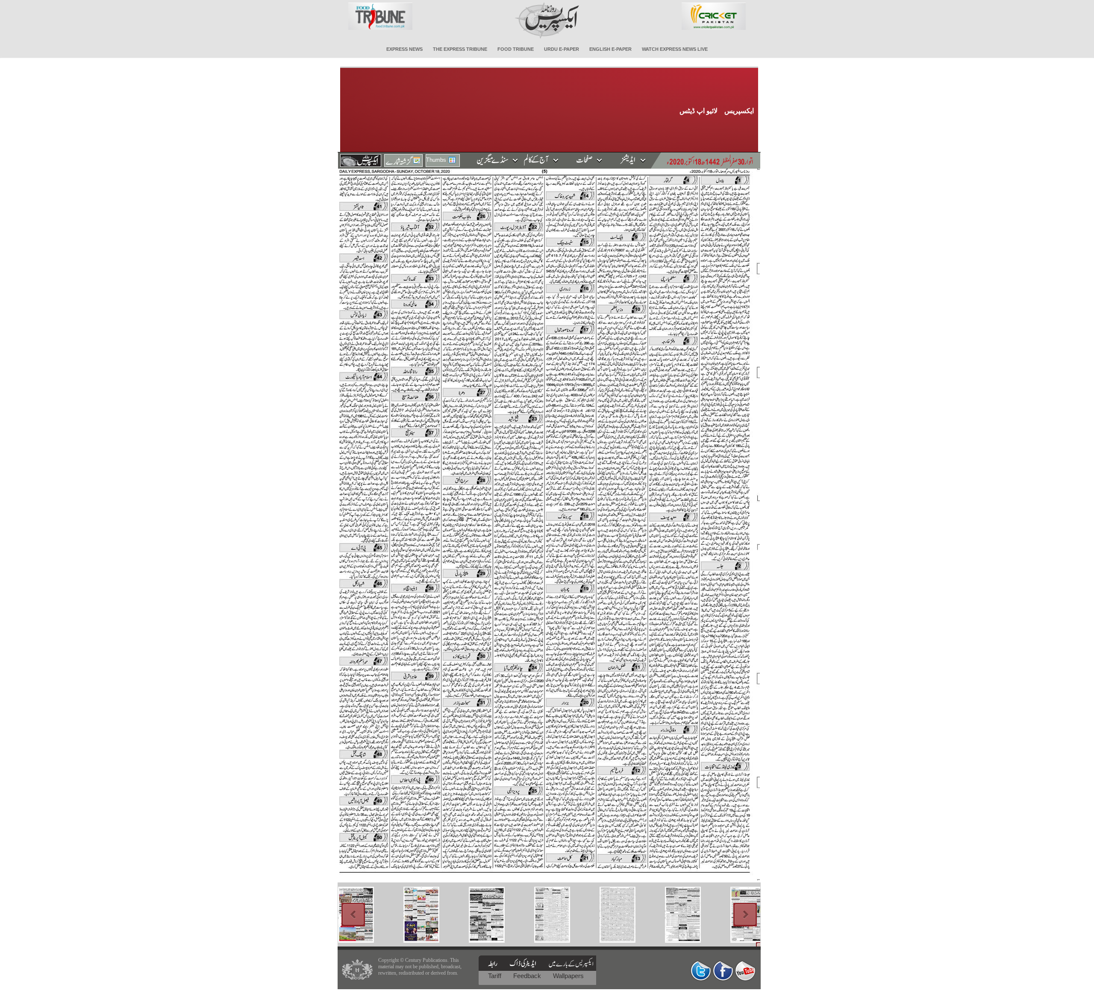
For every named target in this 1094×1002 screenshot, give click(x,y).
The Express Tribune (460, 49)
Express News (404, 49)
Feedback (528, 975)
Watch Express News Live (675, 49)
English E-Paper (610, 49)
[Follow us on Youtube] (745, 970)
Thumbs (436, 160)
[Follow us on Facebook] (723, 970)
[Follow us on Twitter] (701, 970)
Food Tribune (515, 49)
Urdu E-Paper (561, 49)
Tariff (495, 975)
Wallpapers (568, 975)
